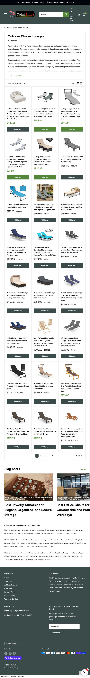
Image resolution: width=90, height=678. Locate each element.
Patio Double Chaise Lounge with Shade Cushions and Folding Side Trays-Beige (17, 295)
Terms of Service (11, 599)
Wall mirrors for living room (40, 540)
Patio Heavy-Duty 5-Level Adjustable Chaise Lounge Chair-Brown (43, 386)
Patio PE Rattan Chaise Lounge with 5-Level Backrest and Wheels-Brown (45, 431)
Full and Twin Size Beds (37, 530)
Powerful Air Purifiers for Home (30, 559)
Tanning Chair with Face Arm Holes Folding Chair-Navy (17, 206)
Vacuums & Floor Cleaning (39, 556)
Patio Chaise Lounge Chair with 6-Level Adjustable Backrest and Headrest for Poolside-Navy (16, 251)
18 (52, 456)
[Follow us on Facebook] (5, 653)
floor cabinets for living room (56, 530)
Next (78, 456)
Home (6, 28)
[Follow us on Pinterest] (14, 653)
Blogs (6, 578)
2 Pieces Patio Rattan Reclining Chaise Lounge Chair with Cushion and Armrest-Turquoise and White (45, 251)
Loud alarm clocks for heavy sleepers (25, 543)
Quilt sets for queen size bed (66, 533)
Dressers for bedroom (15, 533)
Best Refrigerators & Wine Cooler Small (62, 556)
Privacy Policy (9, 592)
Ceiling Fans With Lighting (44, 546)
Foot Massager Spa (65, 553)
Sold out (45, 129)
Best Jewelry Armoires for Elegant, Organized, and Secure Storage (28, 510)
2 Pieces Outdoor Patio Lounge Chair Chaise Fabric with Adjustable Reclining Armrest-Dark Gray (71, 342)
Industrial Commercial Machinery (26, 553)
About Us (8, 581)
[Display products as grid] (78, 83)
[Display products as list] (81, 83)
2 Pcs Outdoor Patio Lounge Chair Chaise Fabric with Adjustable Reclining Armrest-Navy (72, 296)
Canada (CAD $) (11, 644)
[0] (83, 14)
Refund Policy (9, 595)
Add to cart (18, 129)
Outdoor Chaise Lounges (19, 28)
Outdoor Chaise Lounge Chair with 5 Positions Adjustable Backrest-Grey (72, 159)
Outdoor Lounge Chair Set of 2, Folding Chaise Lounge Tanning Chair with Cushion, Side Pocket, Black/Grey (44, 112)
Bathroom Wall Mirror (23, 540)
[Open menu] (5, 14)
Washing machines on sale (19, 556)
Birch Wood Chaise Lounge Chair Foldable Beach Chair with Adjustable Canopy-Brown (71, 387)
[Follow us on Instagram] (10, 653)
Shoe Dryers (46, 559)
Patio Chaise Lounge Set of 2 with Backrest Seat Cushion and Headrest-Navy (18, 340)
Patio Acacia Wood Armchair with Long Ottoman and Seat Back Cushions (71, 207)
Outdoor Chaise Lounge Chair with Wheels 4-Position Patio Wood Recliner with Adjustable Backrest (72, 433)
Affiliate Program (11, 585)
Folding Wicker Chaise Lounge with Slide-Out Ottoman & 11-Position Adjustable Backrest (42, 160)
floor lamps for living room (48, 543)
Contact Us (8, 588)
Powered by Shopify (11, 668)
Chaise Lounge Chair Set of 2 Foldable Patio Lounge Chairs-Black (18, 386)
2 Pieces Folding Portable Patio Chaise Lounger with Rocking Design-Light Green (44, 207)
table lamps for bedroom (66, 543)
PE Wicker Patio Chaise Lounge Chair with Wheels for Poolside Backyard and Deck (18, 431)
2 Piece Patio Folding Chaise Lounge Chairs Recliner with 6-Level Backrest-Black (71, 249)
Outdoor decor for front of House (62, 540)
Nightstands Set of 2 (48, 533)
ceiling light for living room (24, 546)
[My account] (79, 14)
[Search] (66, 14)
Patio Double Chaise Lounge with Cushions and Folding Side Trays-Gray (44, 295)
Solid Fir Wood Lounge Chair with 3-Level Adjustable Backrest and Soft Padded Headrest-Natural (44, 342)
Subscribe (56, 633)
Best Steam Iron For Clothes (48, 553)
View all (82, 469)
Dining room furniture (20, 530)
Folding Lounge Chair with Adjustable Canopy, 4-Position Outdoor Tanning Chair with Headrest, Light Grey (70, 114)
